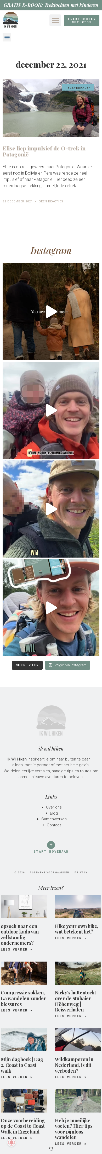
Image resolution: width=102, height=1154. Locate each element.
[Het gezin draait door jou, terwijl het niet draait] (51, 311)
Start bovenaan (51, 851)
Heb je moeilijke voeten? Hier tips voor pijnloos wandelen (73, 1129)
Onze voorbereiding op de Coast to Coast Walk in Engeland (23, 1126)
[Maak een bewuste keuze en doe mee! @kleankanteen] (51, 509)
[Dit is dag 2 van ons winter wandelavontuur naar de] (51, 410)
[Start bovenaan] (51, 845)
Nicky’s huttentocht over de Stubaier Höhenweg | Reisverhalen (75, 1001)
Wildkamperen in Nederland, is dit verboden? (74, 1065)
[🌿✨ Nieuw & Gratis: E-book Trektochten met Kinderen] (51, 607)
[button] (55, 20)
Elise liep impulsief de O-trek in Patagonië (44, 151)
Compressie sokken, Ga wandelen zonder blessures (23, 998)
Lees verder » (16, 949)
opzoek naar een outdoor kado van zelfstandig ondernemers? (20, 934)
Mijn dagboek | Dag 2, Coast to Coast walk (22, 1065)
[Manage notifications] (11, 1142)
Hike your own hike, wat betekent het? (76, 929)
